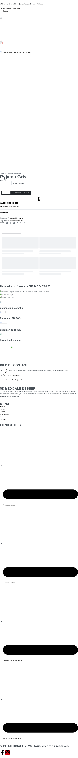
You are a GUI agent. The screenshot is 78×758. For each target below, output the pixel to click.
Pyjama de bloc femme (14, 173)
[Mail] (21, 223)
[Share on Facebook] (10, 223)
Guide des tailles (9, 202)
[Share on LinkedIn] (14, 223)
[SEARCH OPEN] (1, 41)
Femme (2, 173)
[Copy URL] (25, 223)
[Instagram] (7, 752)
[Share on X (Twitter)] (7, 223)
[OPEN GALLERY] (39, 109)
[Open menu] (1, 44)
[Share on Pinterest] (17, 223)
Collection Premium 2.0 (15, 221)
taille (2, 182)
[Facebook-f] (2, 752)
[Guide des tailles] (39, 199)
